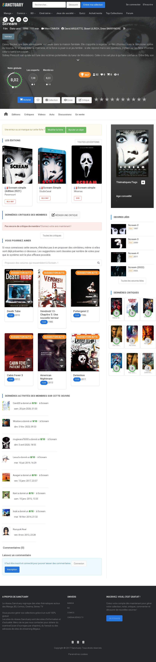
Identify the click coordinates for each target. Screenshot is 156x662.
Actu (51, 114)
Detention (79, 375)
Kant (15, 493)
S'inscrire (148, 4)
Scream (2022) (136, 267)
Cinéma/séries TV (75, 617)
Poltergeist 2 (81, 311)
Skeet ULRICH (91, 28)
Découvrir (73, 5)
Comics (21, 13)
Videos (41, 114)
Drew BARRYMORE (110, 28)
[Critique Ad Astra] (132, 333)
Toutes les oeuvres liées (132, 281)
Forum (129, 13)
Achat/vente (95, 13)
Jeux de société (65, 13)
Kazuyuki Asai (19, 529)
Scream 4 (133, 253)
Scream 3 (133, 239)
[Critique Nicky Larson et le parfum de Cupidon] (116, 360)
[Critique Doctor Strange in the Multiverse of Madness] (116, 306)
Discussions (64, 114)
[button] (38, 100)
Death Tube (14, 311)
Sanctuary (76, 648)
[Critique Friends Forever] (148, 305)
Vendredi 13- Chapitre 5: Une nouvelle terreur (49, 314)
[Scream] (132, 153)
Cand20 (16, 403)
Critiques (29, 114)
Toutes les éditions (88, 142)
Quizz (82, 13)
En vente (80, 114)
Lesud (16, 457)
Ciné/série (45, 13)
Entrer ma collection (93, 5)
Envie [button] (70, 100)
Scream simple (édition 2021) (15, 189)
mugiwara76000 (21, 439)
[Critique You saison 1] (132, 361)
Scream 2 (133, 225)
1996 (25, 28)
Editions (16, 114)
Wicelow (17, 421)
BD (32, 13)
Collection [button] (53, 100)
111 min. (34, 28)
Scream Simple (52, 187)
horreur (8, 36)
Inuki (15, 511)
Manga (7, 13)
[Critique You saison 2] (116, 333)
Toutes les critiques (52, 235)
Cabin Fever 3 (15, 375)
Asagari (16, 475)
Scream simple (86, 187)
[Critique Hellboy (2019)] (148, 332)
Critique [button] (85, 100)
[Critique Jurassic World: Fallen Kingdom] (148, 360)
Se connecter (133, 4)
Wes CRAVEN (52, 28)
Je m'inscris (114, 618)
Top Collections (114, 13)
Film (5, 28)
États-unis (15, 28)
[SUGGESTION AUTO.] (19, 288)
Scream (44, 403)
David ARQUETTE (73, 28)
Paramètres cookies (78, 654)
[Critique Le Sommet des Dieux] (132, 305)
